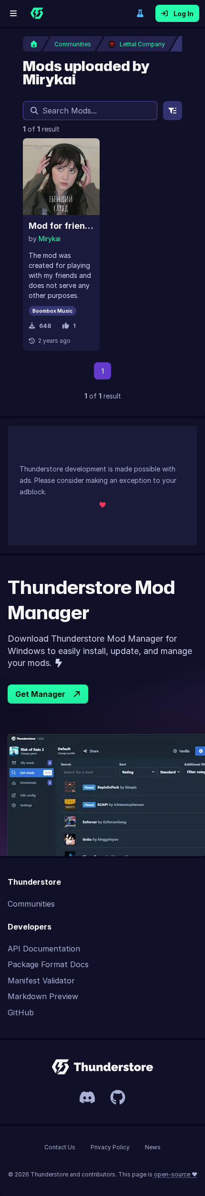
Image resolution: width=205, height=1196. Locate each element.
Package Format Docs (48, 964)
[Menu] (13, 13)
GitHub (21, 1012)
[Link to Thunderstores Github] (117, 1097)
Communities (31, 904)
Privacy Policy (110, 1147)
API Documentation (44, 948)
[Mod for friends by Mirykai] (61, 176)
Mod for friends (61, 226)
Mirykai (50, 239)
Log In (184, 14)
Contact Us (59, 1147)
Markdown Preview (43, 996)
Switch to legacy (140, 13)
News (153, 1147)
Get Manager (40, 694)
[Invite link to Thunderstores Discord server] (87, 1097)
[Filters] (172, 110)
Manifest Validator (41, 980)
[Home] (37, 13)
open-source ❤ (175, 1174)
